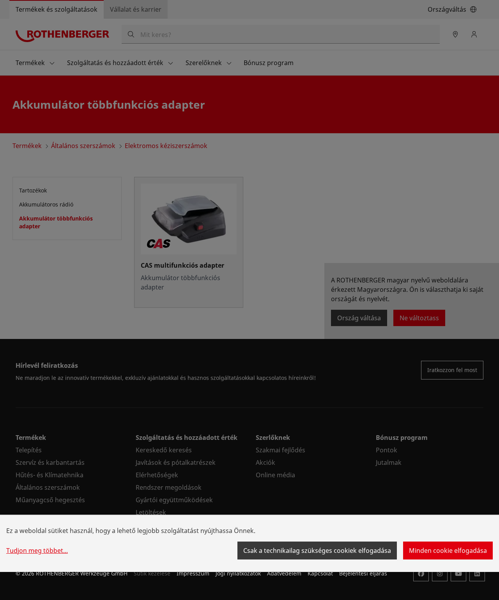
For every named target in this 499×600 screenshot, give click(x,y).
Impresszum (193, 573)
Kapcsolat (320, 573)
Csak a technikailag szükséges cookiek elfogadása (317, 550)
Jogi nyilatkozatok (238, 573)
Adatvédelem (284, 573)
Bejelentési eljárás (363, 573)
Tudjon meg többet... (37, 550)
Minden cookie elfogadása (448, 550)
